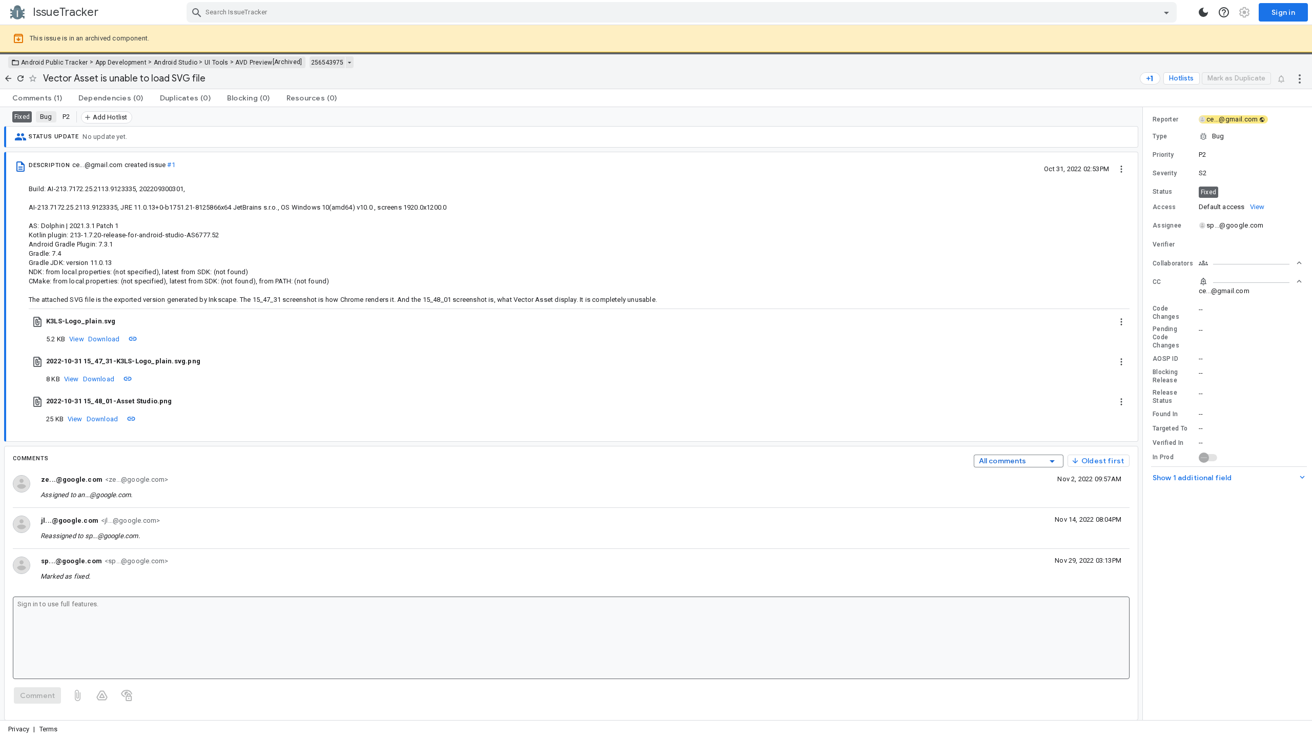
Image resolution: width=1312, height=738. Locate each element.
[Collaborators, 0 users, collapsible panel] (1250, 263)
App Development (121, 62)
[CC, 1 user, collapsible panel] (1250, 281)
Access (1164, 207)
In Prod (1163, 457)
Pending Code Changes (1166, 337)
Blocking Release (1165, 376)
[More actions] (1300, 78)
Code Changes (1166, 312)
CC (1157, 281)
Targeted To (1170, 428)
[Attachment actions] (1121, 321)
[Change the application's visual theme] (1203, 12)
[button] (1227, 136)
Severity (1165, 173)
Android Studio (175, 62)
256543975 (327, 62)
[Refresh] (20, 78)
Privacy (18, 729)
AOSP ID (1165, 358)
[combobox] (683, 12)
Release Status (1165, 396)
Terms (48, 729)
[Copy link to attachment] (133, 339)
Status (1163, 191)
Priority (1163, 154)
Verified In (1168, 442)
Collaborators (1173, 263)
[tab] (37, 98)
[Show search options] (1166, 12)
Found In (1165, 414)
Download (104, 339)
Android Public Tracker (54, 62)
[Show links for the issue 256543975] (349, 62)
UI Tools (216, 62)
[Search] (197, 12)
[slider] (1144, 413)
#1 (171, 165)
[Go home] (8, 78)
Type (1160, 136)
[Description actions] (1121, 168)
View (76, 339)
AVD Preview (253, 62)
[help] (1224, 12)
